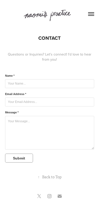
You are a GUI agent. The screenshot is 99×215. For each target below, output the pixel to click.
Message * (12, 112)
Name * (9, 75)
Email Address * (15, 94)
